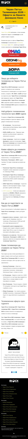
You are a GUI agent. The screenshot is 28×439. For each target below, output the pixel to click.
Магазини (10, 27)
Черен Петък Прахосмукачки (10, 406)
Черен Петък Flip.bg (8, 415)
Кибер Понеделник (7, 402)
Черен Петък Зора (7, 396)
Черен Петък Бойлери (8, 391)
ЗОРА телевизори (7, 191)
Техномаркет (4, 45)
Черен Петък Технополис (9, 419)
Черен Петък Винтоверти (9, 424)
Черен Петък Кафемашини (9, 417)
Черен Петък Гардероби (9, 404)
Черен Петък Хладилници (9, 389)
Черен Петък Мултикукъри (9, 409)
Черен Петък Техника (8, 398)
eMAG (11, 45)
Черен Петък (5, 32)
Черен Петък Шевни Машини (10, 422)
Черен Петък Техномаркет (9, 411)
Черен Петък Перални (8, 387)
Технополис (20, 42)
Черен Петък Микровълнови (10, 393)
